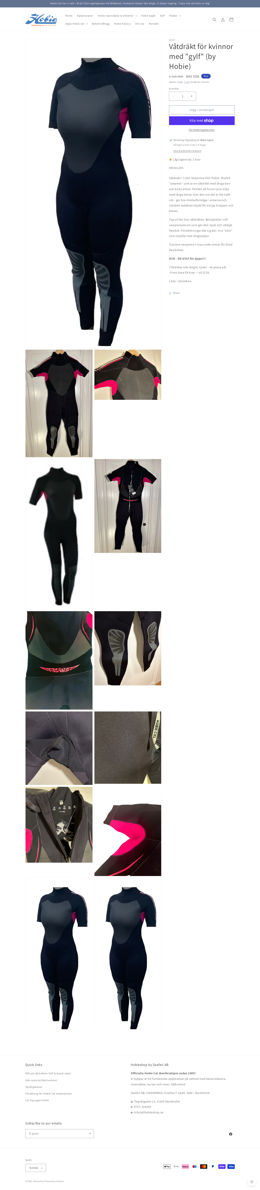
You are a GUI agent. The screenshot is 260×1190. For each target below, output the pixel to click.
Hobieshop (38, 1181)
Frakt (187, 81)
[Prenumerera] (89, 1133)
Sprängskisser (33, 1087)
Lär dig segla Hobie (37, 1100)
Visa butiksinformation (187, 151)
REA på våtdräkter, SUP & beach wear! (48, 1073)
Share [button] (176, 293)
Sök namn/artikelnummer (41, 1080)
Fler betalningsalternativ (202, 129)
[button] (117, 16)
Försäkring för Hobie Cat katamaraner (48, 1093)
